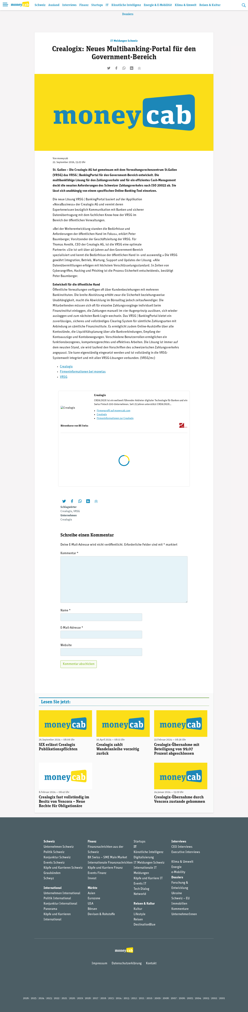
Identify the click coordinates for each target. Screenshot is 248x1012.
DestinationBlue (144, 924)
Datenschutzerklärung (127, 963)
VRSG (63, 377)
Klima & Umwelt (185, 5)
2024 (41, 998)
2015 (111, 998)
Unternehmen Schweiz (59, 847)
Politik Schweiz (54, 852)
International (53, 888)
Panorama (50, 909)
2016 (103, 998)
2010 (149, 998)
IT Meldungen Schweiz (124, 41)
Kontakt (151, 963)
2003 (206, 998)
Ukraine (176, 893)
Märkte (92, 888)
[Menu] (5, 5)
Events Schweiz (54, 862)
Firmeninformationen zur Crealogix (115, 418)
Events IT (140, 883)
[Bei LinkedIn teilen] (131, 68)
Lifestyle (139, 914)
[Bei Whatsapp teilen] (124, 68)
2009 (157, 998)
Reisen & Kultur (210, 5)
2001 (222, 998)
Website (66, 645)
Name (65, 610)
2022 (56, 998)
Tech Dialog (141, 889)
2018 (88, 998)
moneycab (62, 158)
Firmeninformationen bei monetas (83, 372)
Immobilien (179, 903)
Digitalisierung (144, 857)
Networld (140, 894)
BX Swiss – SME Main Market (107, 857)
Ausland (53, 5)
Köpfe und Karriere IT (148, 878)
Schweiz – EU (180, 898)
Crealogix (66, 366)
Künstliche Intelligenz (126, 5)
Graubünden (52, 873)
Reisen (138, 919)
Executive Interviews (185, 852)
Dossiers (127, 14)
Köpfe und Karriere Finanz (105, 868)
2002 (214, 998)
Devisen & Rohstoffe (101, 914)
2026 (26, 998)
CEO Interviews (181, 847)
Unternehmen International (62, 893)
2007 (174, 998)
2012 (134, 998)
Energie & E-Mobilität (158, 5)
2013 (126, 998)
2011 (141, 998)
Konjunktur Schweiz (57, 857)
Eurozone (94, 898)
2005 (190, 998)
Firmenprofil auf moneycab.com (113, 410)
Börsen (92, 909)
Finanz (83, 5)
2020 (72, 998)
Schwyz (49, 878)
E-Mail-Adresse (71, 628)
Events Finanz (97, 873)
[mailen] (139, 68)
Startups (97, 5)
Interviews (69, 5)
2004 (198, 998)
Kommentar (69, 553)
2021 (64, 998)
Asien (91, 893)
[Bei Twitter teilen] (108, 68)
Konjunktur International (60, 903)
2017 (95, 998)
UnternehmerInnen (184, 914)
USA (90, 903)
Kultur (138, 909)
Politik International (57, 898)
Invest (92, 878)
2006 (182, 998)
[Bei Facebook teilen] (116, 68)
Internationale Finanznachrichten (110, 862)
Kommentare (180, 909)
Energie (176, 867)
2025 (33, 998)
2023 (49, 998)
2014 (118, 998)
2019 (80, 998)
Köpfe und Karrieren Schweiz (63, 868)
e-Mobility (178, 872)
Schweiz (40, 5)
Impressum (99, 963)
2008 (166, 998)
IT (107, 5)
